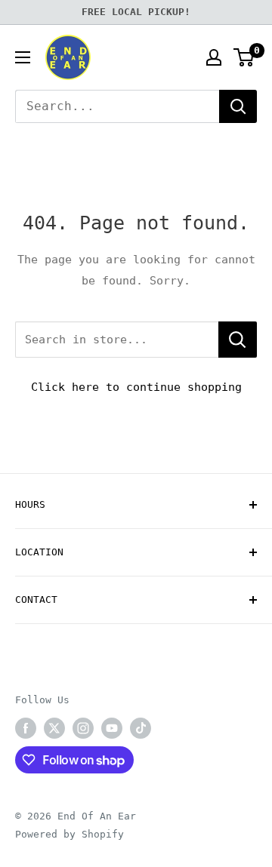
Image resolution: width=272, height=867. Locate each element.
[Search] (238, 106)
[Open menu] (22, 57)
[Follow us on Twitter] (54, 728)
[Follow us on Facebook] (25, 728)
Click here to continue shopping (136, 387)
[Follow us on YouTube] (111, 728)
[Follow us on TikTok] (140, 728)
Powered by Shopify (69, 834)
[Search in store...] (237, 339)
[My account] (213, 57)
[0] (244, 57)
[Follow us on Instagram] (83, 728)
